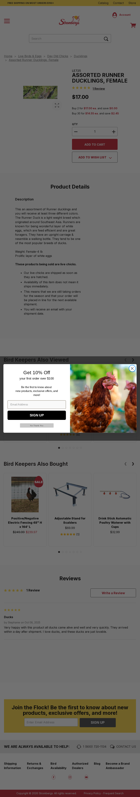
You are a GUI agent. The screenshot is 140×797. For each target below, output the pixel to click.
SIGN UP (37, 415)
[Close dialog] (132, 369)
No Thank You (36, 425)
